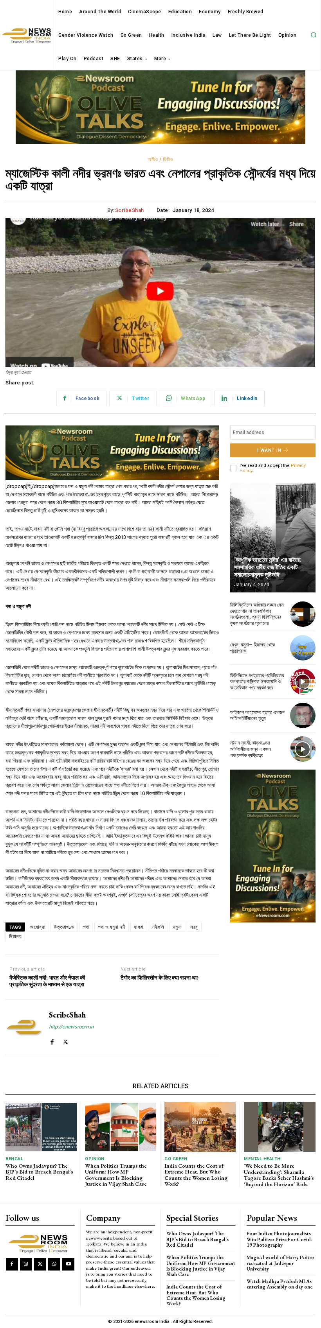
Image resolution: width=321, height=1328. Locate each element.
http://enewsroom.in (71, 1027)
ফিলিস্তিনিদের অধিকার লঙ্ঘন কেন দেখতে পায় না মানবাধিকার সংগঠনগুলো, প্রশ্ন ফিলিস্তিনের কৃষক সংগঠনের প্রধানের (257, 614)
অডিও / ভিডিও (160, 159)
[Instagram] (26, 1264)
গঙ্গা (86, 927)
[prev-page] (288, 496)
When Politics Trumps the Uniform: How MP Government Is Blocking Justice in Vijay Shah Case (116, 1174)
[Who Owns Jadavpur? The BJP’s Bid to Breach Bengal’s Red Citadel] (41, 1127)
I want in (269, 450)
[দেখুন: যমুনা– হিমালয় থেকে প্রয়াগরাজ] (303, 647)
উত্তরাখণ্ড (64, 927)
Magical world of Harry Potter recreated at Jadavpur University (280, 1263)
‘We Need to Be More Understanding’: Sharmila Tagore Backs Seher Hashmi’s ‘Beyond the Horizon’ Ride (279, 1174)
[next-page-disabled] (302, 496)
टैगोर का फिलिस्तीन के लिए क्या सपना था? (159, 977)
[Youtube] (68, 1264)
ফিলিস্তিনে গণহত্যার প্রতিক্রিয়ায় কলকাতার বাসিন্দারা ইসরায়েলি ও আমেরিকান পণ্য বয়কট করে (257, 682)
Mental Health (262, 1159)
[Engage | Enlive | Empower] (40, 1243)
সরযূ (194, 927)
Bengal (14, 1159)
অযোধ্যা (37, 927)
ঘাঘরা (139, 927)
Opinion (95, 1159)
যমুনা (177, 927)
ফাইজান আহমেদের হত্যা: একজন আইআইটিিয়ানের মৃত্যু (257, 715)
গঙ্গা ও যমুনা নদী (112, 927)
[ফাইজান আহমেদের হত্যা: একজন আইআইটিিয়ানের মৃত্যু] (303, 715)
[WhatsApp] (54, 1264)
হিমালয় (15, 936)
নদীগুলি (158, 927)
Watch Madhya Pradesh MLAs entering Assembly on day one (279, 1284)
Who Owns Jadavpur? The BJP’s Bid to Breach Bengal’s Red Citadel (39, 1171)
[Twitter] (66, 1040)
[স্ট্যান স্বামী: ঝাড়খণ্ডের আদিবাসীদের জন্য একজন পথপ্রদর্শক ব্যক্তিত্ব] (303, 749)
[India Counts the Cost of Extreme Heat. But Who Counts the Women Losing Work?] (200, 1127)
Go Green (175, 1159)
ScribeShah (129, 210)
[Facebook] (52, 1040)
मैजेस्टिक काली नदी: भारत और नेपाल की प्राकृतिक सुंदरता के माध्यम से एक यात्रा (47, 981)
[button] (313, 35)
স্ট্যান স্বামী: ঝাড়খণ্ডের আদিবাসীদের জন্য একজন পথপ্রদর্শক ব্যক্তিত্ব (250, 749)
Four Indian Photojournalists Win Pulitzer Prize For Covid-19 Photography (279, 1239)
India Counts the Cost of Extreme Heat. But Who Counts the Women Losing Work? (195, 1174)
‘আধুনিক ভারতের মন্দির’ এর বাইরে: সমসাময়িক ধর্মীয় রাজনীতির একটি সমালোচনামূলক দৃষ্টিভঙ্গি (267, 567)
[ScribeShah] (24, 1027)
